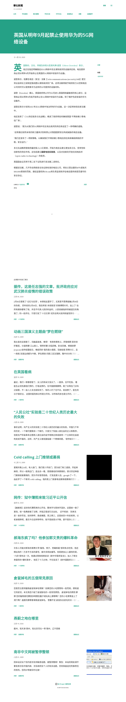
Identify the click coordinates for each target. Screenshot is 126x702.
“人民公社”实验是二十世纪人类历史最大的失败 (45, 414)
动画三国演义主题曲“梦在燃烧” (38, 331)
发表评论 (21, 359)
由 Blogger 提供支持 (64, 684)
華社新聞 (18, 5)
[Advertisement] (47, 254)
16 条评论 (21, 525)
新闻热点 (70, 14)
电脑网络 (100, 76)
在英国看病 (23, 371)
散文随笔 (36, 14)
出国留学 (90, 14)
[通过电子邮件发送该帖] (28, 184)
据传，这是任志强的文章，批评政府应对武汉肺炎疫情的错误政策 (46, 289)
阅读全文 (76, 319)
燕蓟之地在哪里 (26, 618)
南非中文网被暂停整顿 (31, 651)
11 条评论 (21, 566)
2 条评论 (21, 400)
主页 (14, 14)
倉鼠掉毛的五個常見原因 (33, 578)
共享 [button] (98, 65)
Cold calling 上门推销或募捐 (37, 457)
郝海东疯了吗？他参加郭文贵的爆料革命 (46, 537)
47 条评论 (21, 319)
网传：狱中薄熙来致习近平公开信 (40, 497)
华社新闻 (24, 14)
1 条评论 (21, 606)
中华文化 (58, 14)
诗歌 (80, 14)
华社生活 (47, 14)
